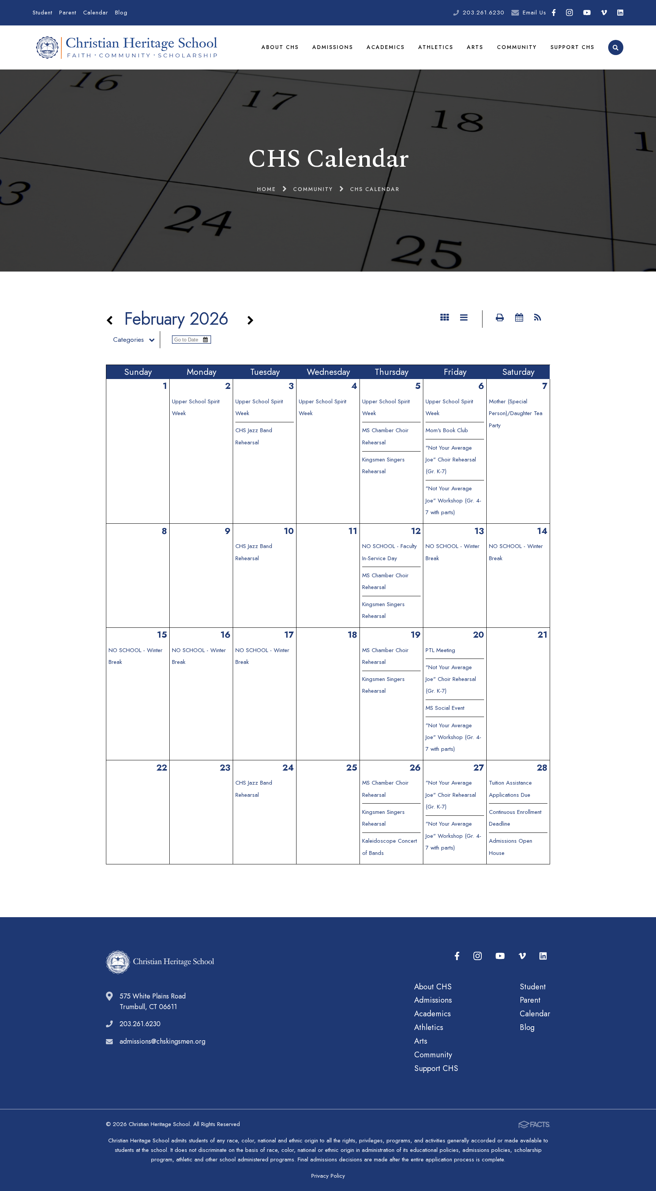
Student (42, 12)
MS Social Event (445, 708)
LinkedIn (620, 13)
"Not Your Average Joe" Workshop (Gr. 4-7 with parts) (453, 500)
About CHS (280, 47)
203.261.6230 (484, 12)
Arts (475, 47)
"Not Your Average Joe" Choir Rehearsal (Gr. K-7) (451, 460)
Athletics (435, 47)
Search (615, 47)
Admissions (332, 47)
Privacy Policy (328, 1176)
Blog (121, 12)
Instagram (569, 13)
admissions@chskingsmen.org (162, 1041)
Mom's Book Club (447, 430)
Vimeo (604, 13)
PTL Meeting (440, 650)
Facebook (553, 13)
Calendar (95, 12)
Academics (386, 47)
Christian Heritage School (128, 47)
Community (517, 47)
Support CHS (572, 47)
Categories (128, 339)
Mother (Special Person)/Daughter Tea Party (515, 413)
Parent (67, 12)
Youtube (586, 13)
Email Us (534, 12)
